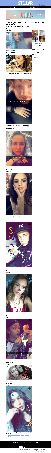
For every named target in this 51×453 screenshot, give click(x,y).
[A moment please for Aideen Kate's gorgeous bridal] (42, 39)
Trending (12, 7)
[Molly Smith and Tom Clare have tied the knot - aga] (42, 33)
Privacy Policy (29, 449)
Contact (24, 449)
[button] (41, 7)
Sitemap (40, 449)
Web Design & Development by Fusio (41, 451)
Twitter (42, 5)
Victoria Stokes (18, 19)
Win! (38, 7)
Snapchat (10, 436)
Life (24, 7)
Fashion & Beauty (31, 7)
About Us (21, 449)
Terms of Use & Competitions (35, 449)
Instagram (44, 5)
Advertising (26, 449)
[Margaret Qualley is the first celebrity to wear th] (35, 39)
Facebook (40, 5)
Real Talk (18, 7)
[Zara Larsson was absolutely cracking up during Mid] (35, 33)
